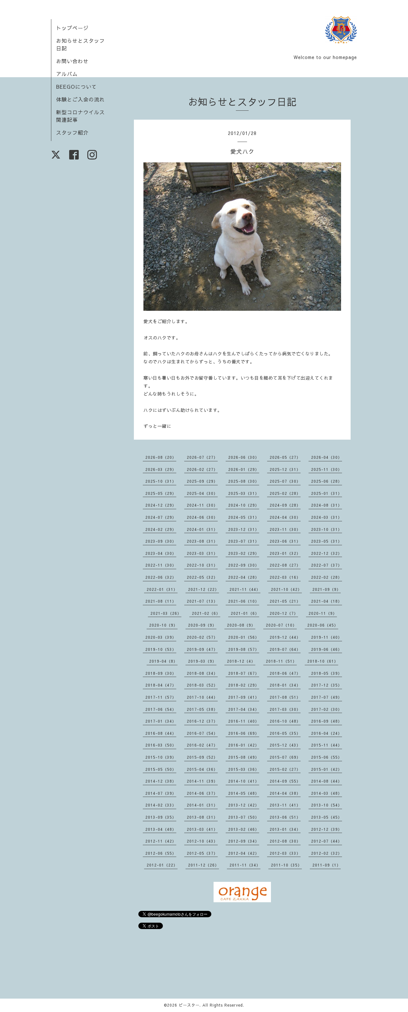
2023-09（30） (160, 541)
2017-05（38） (202, 709)
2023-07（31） (243, 541)
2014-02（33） (160, 804)
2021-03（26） (165, 613)
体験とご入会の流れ (80, 99)
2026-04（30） (326, 457)
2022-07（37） (326, 565)
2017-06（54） (160, 709)
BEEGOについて (76, 86)
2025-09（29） (202, 481)
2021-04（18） (326, 601)
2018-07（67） (243, 673)
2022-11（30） (160, 565)
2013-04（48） (160, 829)
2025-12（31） (285, 469)
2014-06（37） (202, 793)
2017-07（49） (326, 697)
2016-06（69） (243, 733)
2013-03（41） (202, 829)
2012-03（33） (285, 853)
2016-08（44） (160, 733)
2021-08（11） (160, 601)
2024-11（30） (202, 505)
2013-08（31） (202, 817)
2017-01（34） (160, 721)
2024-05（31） (243, 517)
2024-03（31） (326, 517)
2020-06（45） (322, 625)
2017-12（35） (326, 685)
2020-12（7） (284, 613)
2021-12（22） (203, 589)
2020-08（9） (241, 625)
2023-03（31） (202, 553)
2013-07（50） (243, 817)
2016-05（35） (285, 733)
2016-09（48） (326, 721)
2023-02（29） (243, 553)
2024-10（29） (243, 505)
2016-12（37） (202, 721)
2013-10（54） (326, 804)
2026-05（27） (285, 457)
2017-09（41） (243, 697)
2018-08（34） (202, 673)
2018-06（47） (285, 673)
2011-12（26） (203, 864)
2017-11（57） (160, 697)
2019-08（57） (243, 649)
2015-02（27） (285, 769)
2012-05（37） (202, 853)
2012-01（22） (162, 864)
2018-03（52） (202, 685)
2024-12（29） (160, 505)
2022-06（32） (160, 577)
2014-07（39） (160, 793)
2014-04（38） (285, 793)
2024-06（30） (202, 517)
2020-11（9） (323, 613)
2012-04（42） (243, 853)
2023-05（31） (326, 541)
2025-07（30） (285, 481)
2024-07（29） (160, 517)
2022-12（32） (326, 553)
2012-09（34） (243, 841)
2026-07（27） (202, 457)
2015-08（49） (243, 757)
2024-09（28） (285, 505)
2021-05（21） (285, 601)
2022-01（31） (162, 589)
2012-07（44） (326, 841)
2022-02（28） (326, 577)
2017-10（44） (202, 697)
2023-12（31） (243, 529)
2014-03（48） (326, 793)
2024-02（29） (160, 529)
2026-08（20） (160, 457)
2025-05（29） (160, 493)
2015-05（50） (160, 769)
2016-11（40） (243, 721)
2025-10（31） (160, 481)
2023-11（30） (285, 529)
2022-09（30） (243, 565)
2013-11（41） (285, 804)
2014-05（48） (243, 793)
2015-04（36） (202, 769)
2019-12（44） (285, 637)
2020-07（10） (281, 625)
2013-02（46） (243, 829)
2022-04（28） (243, 577)
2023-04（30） (160, 553)
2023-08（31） (202, 541)
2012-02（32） (326, 853)
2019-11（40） (326, 637)
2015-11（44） (326, 745)
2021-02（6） (206, 613)
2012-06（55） (160, 853)
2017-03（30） (285, 709)
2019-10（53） (160, 649)
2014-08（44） (326, 781)
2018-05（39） (326, 673)
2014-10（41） (243, 781)
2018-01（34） (285, 685)
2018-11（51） (281, 661)
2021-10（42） (286, 589)
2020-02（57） (202, 637)
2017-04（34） (243, 709)
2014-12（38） (160, 781)
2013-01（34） (285, 829)
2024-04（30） (285, 517)
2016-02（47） (202, 745)
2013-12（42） (243, 804)
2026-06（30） (243, 457)
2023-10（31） (326, 529)
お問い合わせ (72, 60)
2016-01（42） (243, 745)
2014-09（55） (285, 781)
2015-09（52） (202, 757)
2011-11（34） (244, 864)
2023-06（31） (285, 541)
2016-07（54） (202, 733)
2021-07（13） (202, 601)
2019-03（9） (202, 661)
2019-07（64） (285, 649)
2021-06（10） (243, 601)
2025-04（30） (202, 493)
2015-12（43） (285, 745)
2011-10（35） (286, 864)
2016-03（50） (160, 745)
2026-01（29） (243, 469)
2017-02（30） (326, 709)
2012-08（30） (285, 841)
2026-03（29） (160, 469)
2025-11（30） (326, 469)
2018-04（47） (160, 685)
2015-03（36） (243, 769)
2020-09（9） (202, 625)
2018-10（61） (322, 661)
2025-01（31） (326, 493)
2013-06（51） (285, 817)
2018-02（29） (243, 685)
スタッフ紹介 (72, 132)
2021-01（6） (245, 613)
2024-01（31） (202, 529)
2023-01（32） (285, 553)
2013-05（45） (326, 817)
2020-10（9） (163, 625)
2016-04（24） (326, 733)
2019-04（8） (163, 661)
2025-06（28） (326, 481)
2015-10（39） (160, 757)
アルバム (67, 73)
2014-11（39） (202, 781)
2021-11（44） (244, 589)
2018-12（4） (241, 661)
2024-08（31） (326, 505)
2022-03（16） (285, 577)
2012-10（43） (202, 841)
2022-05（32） (202, 577)
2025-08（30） (243, 481)
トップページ (72, 27)
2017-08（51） (285, 697)
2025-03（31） (243, 493)
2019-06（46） (326, 649)
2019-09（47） (202, 649)
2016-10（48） (285, 721)
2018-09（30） (160, 673)
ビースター (189, 1005)
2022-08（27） (285, 565)
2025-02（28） (285, 493)
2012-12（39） (326, 829)
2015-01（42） (326, 769)
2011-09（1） (326, 864)
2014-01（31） (202, 804)
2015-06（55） (326, 757)
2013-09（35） (160, 817)
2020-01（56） (243, 637)
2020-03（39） (160, 637)
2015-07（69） (285, 757)
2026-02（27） (202, 469)
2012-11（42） (160, 841)
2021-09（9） (326, 589)
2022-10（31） (202, 565)
